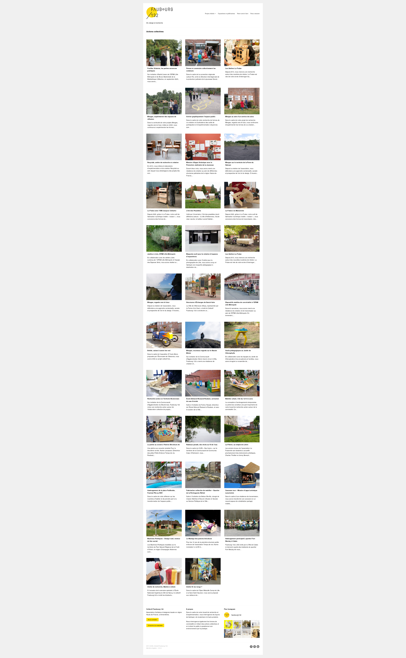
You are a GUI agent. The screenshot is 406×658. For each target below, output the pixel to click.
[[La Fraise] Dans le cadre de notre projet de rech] (255, 633)
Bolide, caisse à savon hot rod (158, 350)
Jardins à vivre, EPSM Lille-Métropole (161, 254)
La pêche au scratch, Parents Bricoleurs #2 (163, 444)
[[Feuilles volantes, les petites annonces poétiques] (246, 624)
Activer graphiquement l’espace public (200, 116)
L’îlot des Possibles (193, 211)
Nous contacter (255, 13)
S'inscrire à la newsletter (155, 625)
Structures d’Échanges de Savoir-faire (200, 302)
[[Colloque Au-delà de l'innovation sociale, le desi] (237, 624)
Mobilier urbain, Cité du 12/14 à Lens (239, 399)
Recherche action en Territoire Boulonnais (163, 399)
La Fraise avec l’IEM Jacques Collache (161, 211)
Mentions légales (151, 648)
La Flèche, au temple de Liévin (236, 444)
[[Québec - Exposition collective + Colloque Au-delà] (228, 624)
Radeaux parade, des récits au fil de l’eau (201, 444)
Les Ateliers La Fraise (233, 68)
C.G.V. (160, 648)
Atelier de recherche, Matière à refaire (161, 587)
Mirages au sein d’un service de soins (239, 116)
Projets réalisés (209, 13)
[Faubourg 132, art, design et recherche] (159, 13)
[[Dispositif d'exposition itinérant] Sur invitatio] (255, 624)
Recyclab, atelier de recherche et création (163, 162)
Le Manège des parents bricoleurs (199, 538)
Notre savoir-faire (242, 13)
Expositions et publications (226, 13)
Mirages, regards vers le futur (158, 302)
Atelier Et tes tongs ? (194, 587)
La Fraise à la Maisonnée (234, 211)
